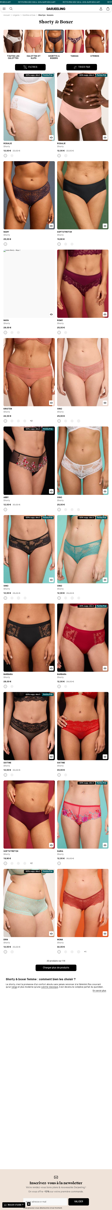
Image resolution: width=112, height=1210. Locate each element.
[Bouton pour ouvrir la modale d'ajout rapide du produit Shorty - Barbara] (51, 668)
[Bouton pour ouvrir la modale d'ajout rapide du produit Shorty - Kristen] (51, 402)
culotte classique (49, 987)
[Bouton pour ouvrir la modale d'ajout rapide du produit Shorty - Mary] (51, 226)
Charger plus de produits (56, 968)
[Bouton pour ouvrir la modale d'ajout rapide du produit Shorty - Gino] (105, 402)
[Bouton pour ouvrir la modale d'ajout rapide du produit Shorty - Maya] (51, 314)
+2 (31, 421)
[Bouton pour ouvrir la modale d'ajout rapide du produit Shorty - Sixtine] (51, 756)
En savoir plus (99, 991)
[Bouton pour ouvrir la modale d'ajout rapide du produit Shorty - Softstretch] (105, 226)
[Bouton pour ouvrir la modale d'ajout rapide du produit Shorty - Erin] (51, 933)
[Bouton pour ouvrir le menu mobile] (4, 8)
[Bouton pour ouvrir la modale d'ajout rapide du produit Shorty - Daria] (105, 845)
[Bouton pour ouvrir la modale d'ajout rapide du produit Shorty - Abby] (51, 491)
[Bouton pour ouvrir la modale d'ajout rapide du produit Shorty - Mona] (105, 933)
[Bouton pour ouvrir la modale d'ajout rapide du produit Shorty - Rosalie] (51, 137)
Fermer (28, 1204)
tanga (14, 987)
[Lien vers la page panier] (108, 8)
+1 (85, 952)
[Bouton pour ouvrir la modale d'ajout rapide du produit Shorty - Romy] (105, 314)
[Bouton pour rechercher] (11, 8)
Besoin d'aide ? (15, 1205)
